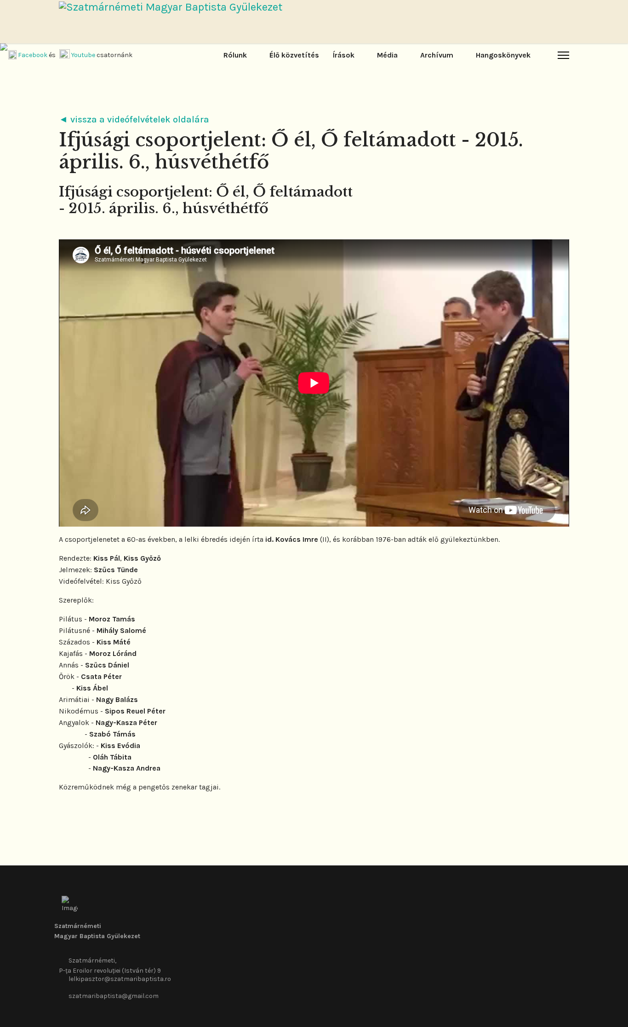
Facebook (32, 55)
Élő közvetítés (294, 55)
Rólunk (235, 55)
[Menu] (563, 55)
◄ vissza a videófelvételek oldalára (134, 119)
